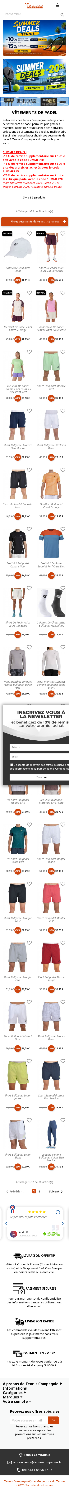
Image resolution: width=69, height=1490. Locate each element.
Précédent (14, 1191)
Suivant (56, 1191)
